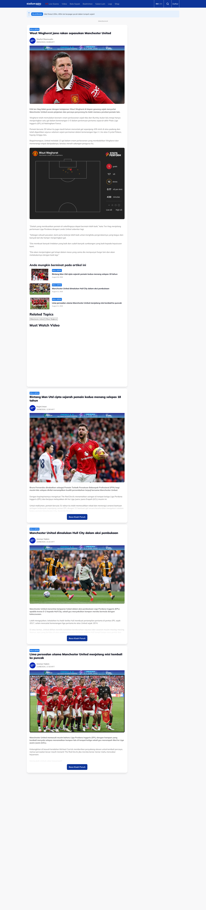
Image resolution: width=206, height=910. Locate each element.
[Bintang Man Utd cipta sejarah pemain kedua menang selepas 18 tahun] (40, 274)
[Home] (34, 4)
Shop (117, 4)
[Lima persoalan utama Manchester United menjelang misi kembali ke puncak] (40, 303)
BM (157, 4)
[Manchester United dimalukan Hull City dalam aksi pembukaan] (40, 289)
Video (64, 4)
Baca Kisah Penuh (77, 517)
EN (161, 4)
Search (167, 4)
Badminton (88, 4)
